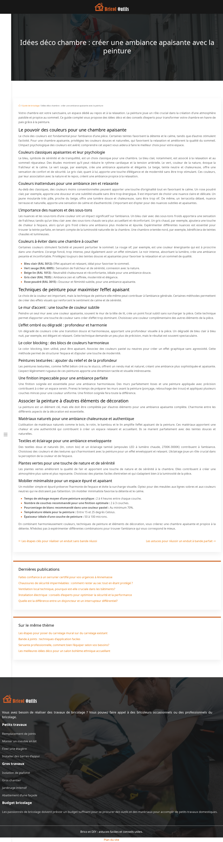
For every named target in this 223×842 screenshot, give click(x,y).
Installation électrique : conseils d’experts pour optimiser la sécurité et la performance (75, 595)
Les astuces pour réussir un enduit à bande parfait (179, 541)
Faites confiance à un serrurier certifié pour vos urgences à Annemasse (65, 577)
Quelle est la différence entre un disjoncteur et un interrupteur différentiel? (68, 601)
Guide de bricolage (30, 105)
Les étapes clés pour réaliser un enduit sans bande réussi (59, 541)
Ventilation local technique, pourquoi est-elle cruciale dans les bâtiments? (66, 589)
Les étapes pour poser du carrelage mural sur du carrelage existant (62, 633)
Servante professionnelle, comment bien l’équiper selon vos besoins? (63, 645)
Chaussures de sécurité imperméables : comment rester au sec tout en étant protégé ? (75, 583)
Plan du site (111, 840)
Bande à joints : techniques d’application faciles (49, 639)
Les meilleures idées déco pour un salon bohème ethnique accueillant (64, 651)
